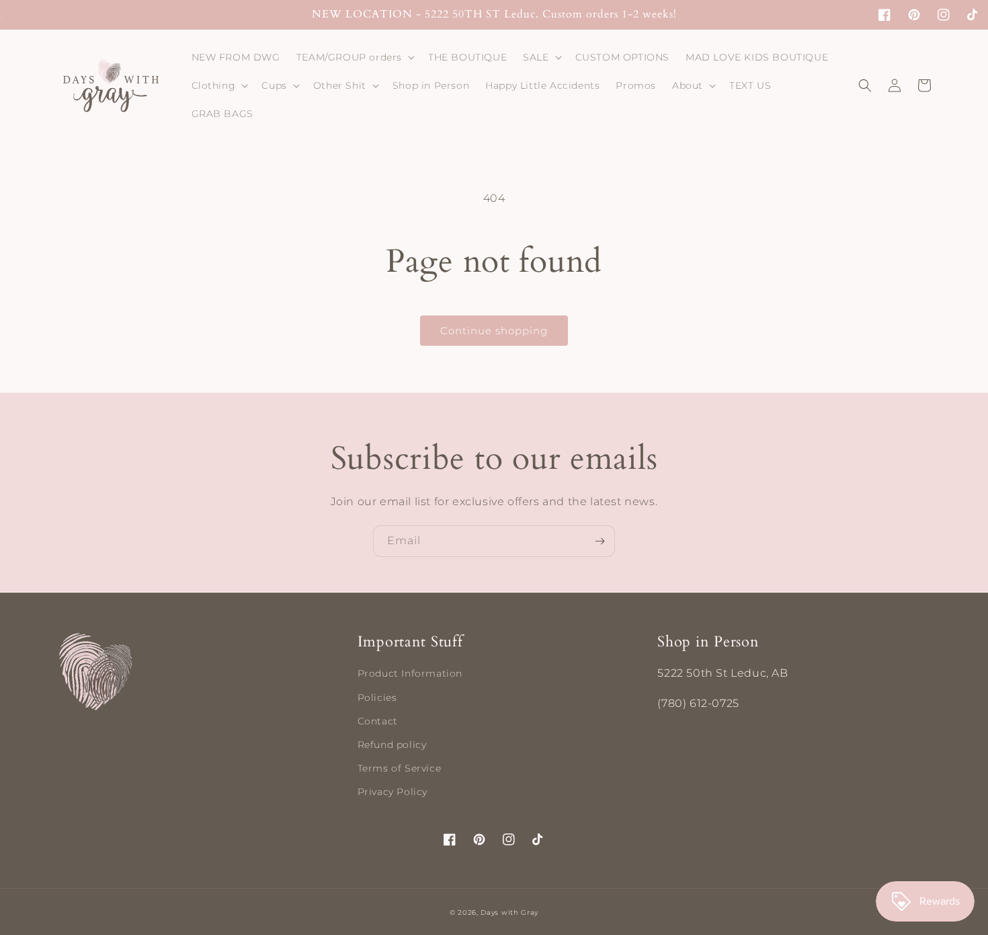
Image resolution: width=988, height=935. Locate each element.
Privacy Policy (392, 792)
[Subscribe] (599, 541)
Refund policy (392, 745)
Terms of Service (400, 768)
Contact (378, 721)
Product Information (410, 673)
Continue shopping (494, 330)
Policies (377, 697)
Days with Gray (509, 912)
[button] (354, 57)
